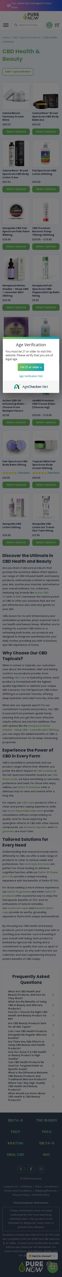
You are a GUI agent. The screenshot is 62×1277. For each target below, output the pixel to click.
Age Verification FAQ (31, 376)
